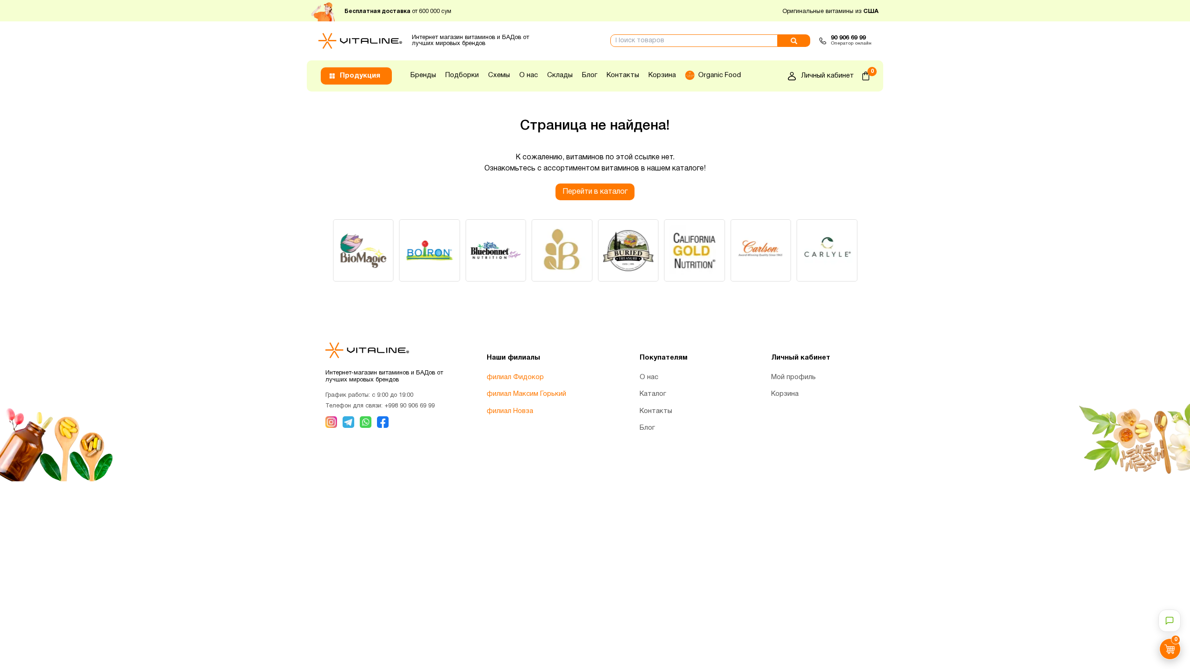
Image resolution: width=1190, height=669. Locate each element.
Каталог (653, 394)
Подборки (462, 75)
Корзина (662, 75)
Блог (589, 75)
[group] (363, 250)
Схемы (499, 75)
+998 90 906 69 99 (409, 406)
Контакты (623, 75)
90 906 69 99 (848, 38)
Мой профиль (793, 377)
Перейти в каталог (595, 192)
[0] (865, 76)
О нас (528, 75)
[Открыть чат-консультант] (1169, 621)
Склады (560, 75)
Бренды (423, 75)
